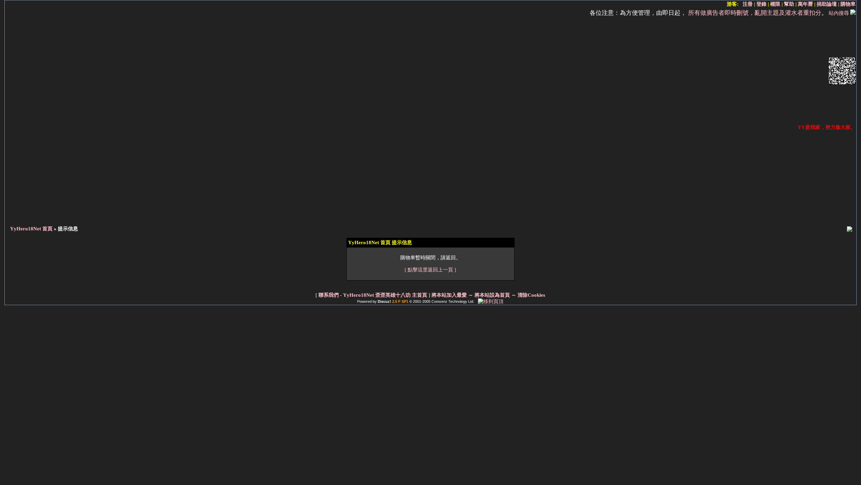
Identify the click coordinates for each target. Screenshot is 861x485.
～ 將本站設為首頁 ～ (492, 295)
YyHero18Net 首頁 (31, 228)
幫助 (789, 4)
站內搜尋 (839, 13)
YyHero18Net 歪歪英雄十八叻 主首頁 (385, 295)
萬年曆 (805, 4)
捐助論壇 (827, 4)
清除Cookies (531, 295)
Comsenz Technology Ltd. (453, 301)
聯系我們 (329, 295)
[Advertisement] (416, 71)
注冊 (748, 4)
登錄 (761, 4)
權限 (775, 4)
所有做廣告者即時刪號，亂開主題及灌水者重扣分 (754, 12)
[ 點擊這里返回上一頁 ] (430, 269)
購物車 (848, 4)
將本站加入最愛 (449, 295)
